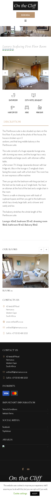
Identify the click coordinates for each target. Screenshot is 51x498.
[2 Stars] (5, 50)
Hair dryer (12, 112)
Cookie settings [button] (20, 493)
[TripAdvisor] (28, 469)
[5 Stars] (13, 50)
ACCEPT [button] (35, 494)
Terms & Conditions (9, 409)
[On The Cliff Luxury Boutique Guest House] (25, 5)
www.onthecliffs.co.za (14, 322)
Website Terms (7, 413)
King (27, 112)
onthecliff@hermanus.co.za (16, 327)
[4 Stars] (10, 50)
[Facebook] (23, 469)
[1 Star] (3, 50)
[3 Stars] (8, 50)
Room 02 (11, 290)
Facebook (6, 427)
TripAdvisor (6, 431)
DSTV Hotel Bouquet (33, 100)
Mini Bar (39, 112)
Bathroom (13, 100)
